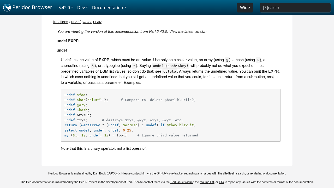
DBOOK (113, 173)
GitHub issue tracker (170, 173)
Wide (245, 7)
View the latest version (187, 31)
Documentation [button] (107, 7)
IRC (221, 182)
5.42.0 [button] (64, 7)
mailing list (207, 182)
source (87, 22)
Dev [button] (81, 7)
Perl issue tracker (181, 182)
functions (60, 21)
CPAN (97, 22)
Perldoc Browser (31, 7)
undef (76, 21)
